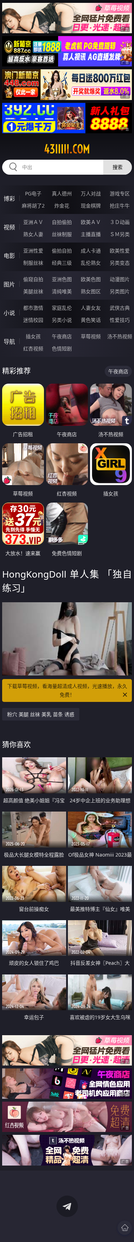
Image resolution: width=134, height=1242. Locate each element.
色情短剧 (62, 348)
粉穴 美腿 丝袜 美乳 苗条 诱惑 (40, 714)
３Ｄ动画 (120, 222)
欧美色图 (91, 279)
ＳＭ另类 (120, 234)
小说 (9, 313)
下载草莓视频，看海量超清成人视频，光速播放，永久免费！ (67, 690)
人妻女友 (91, 307)
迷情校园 (33, 319)
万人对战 (91, 193)
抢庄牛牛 (120, 205)
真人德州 (62, 193)
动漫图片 (120, 279)
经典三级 (62, 262)
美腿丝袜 (33, 291)
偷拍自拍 (62, 250)
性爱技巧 (120, 319)
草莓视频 (91, 336)
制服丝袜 (33, 262)
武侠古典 (120, 307)
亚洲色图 (62, 279)
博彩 (9, 199)
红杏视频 (33, 348)
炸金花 (61, 205)
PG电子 (33, 193)
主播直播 (91, 234)
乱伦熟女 (91, 262)
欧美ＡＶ (91, 222)
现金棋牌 (91, 205)
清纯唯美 (62, 291)
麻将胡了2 (33, 205)
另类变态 (120, 262)
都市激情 (33, 307)
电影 (9, 256)
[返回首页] (125, 1228)
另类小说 (62, 319)
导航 (9, 341)
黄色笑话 (91, 319)
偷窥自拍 (33, 279)
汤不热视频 (119, 336)
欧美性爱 (120, 250)
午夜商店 (62, 336)
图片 (9, 284)
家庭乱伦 (62, 307)
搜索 (118, 167)
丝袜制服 (62, 234)
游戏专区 (120, 193)
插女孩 (33, 336)
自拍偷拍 (62, 222)
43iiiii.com (67, 149)
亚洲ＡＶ (33, 222)
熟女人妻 (33, 234)
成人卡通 (91, 250)
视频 (9, 227)
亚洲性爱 (33, 250)
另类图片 (120, 291)
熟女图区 (91, 291)
